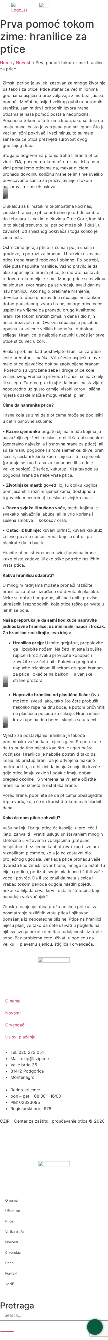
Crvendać (14, 1024)
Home (6, 62)
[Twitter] (21, 1140)
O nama (12, 1001)
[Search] (7, 1326)
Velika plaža (14, 1231)
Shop (9, 1263)
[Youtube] (35, 1140)
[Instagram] (49, 1140)
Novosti (23, 62)
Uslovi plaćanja (20, 1036)
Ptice (9, 1221)
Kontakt (11, 1273)
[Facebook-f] (6, 1140)
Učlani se (12, 1211)
